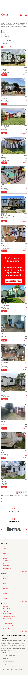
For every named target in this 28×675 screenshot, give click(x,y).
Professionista (6, 36)
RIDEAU (4, 553)
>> (10, 46)
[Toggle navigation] (26, 15)
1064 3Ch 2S (5, 596)
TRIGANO (5, 558)
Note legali (5, 658)
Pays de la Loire (7, 608)
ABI (3, 563)
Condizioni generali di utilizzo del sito (11, 666)
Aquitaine (5, 611)
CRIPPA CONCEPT (7, 568)
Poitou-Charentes (7, 613)
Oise (2, 501)
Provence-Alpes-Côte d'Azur (10, 626)
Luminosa (5, 591)
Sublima (5, 598)
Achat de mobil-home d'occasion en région (12, 669)
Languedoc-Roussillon (9, 616)
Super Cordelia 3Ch (8, 586)
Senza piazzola (6, 32)
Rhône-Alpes (6, 628)
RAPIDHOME (5, 556)
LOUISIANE (5, 551)
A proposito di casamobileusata (10, 655)
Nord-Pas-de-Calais (8, 618)
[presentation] (1, 529)
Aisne (2, 504)
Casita (4, 583)
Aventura (5, 578)
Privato (4, 34)
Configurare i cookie (7, 664)
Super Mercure (7, 581)
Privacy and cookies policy (9, 661)
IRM (4, 546)
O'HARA (4, 548)
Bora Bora (5, 588)
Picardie (5, 621)
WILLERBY (5, 561)
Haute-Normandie (7, 623)
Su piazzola (5, 31)
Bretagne (5, 606)
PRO (21, 14)
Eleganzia (5, 576)
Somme (3, 498)
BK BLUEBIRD (6, 566)
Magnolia (5, 593)
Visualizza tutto (23, 571)
